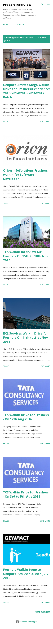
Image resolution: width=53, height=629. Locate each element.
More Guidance (42, 612)
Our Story (19, 24)
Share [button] (6, 121)
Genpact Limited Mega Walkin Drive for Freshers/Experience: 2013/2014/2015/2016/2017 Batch (26, 91)
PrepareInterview (17, 4)
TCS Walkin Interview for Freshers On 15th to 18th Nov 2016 (25, 256)
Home (5, 24)
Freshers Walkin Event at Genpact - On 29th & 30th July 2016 (25, 573)
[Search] (42, 4)
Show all (43, 37)
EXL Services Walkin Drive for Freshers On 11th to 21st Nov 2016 (25, 337)
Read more (44, 121)
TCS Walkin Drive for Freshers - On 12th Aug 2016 (26, 417)
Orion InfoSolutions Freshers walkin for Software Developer (25, 174)
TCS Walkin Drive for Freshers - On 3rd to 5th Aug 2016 (26, 494)
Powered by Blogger (28, 621)
